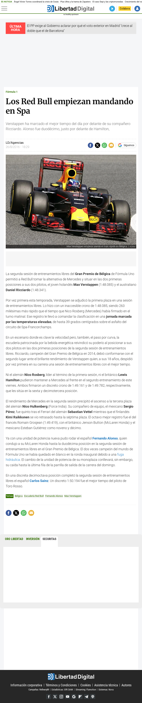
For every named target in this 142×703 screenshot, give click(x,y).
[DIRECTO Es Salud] (112, 8)
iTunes (92, 696)
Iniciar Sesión (137, 8)
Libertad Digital (71, 676)
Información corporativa (26, 685)
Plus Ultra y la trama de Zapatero (75, 2)
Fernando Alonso (105, 438)
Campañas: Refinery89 (38, 689)
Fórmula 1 (12, 91)
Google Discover (73, 696)
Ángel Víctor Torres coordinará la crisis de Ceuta (36, 2)
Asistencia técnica (106, 685)
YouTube (67, 696)
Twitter (55, 696)
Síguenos (129, 145)
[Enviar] (104, 145)
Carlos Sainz (39, 481)
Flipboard (80, 696)
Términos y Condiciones (61, 685)
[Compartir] (90, 145)
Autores (126, 685)
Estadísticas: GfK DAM (62, 689)
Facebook (48, 696)
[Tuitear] (97, 145)
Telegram (86, 696)
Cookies (85, 685)
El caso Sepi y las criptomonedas (107, 2)
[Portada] (71, 8)
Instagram (61, 696)
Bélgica (19, 496)
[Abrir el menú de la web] (24, 8)
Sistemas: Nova (106, 689)
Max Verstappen (72, 496)
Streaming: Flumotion (86, 689)
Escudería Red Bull (34, 496)
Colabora (125, 8)
